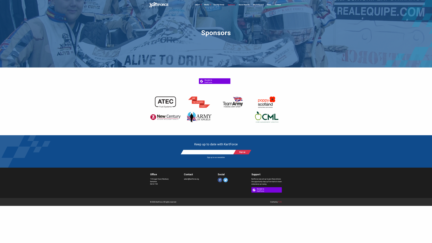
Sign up (242, 152)
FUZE (280, 202)
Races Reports (244, 5)
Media (206, 5)
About (197, 5)
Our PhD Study (218, 5)
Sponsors (231, 5)
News (269, 5)
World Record (258, 5)
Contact (278, 5)
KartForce (159, 5)
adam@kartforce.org (191, 179)
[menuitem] (198, 5)
